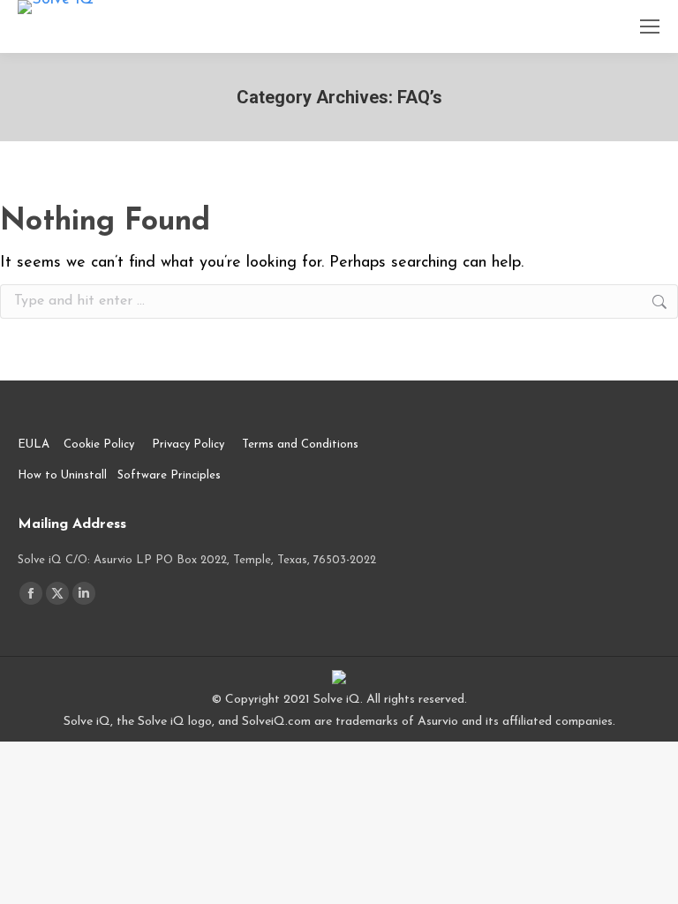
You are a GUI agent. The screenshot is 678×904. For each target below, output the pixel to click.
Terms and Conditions (300, 444)
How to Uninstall (62, 475)
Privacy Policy (188, 444)
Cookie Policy (99, 444)
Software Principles (169, 475)
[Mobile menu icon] (649, 26)
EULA (33, 444)
